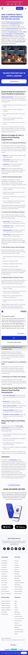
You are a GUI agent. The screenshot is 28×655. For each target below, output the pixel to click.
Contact (16, 609)
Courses (16, 563)
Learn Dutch (3, 573)
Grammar (17, 560)
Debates (16, 569)
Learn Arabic (4, 580)
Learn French (4, 565)
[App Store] (7, 527)
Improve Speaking (18, 589)
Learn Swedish (4, 576)
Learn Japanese (4, 587)
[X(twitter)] (23, 548)
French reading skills (20, 41)
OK (14, 337)
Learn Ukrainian (4, 571)
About (16, 601)
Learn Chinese (4, 582)
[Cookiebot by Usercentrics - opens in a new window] (20, 311)
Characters (17, 567)
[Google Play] (21, 527)
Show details (21, 333)
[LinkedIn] (19, 548)
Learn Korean (4, 589)
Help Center (17, 612)
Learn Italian (4, 567)
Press (16, 605)
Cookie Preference (18, 616)
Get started (19, 8)
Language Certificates (19, 582)
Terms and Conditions (19, 618)
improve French (20, 33)
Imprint (16, 633)
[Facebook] (16, 548)
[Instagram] (4, 548)
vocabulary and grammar (12, 28)
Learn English (4, 560)
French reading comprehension (13, 22)
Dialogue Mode (18, 580)
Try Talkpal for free (14, 81)
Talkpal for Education (5, 601)
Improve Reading (18, 591)
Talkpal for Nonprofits (6, 607)
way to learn (9, 33)
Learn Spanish (4, 563)
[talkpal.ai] (2, 8)
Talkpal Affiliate (4, 614)
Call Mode (17, 573)
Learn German (4, 569)
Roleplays (17, 565)
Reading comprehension (7, 96)
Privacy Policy (17, 614)
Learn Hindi (3, 584)
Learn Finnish (4, 578)
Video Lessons (18, 584)
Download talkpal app (15, 485)
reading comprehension (7, 35)
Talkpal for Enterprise (5, 605)
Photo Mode (17, 571)
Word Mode (17, 578)
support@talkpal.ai (14, 544)
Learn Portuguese (5, 591)
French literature (13, 31)
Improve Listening (18, 587)
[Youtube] (12, 548)
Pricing (16, 607)
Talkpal (25, 31)
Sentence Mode (18, 576)
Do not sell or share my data (14, 342)
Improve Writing (18, 593)
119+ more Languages (6, 593)
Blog (15, 603)
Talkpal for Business (5, 603)
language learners (14, 23)
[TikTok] (8, 548)
